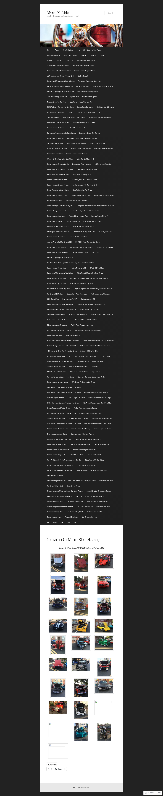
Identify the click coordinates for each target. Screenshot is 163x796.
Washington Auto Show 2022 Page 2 (88, 439)
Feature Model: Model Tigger (57, 195)
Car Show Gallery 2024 (55, 512)
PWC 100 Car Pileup (97, 268)
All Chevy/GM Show (105, 231)
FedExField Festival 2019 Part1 (100, 117)
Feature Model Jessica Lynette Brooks (87, 330)
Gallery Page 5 (83, 76)
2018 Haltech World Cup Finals (58, 65)
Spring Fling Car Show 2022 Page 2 (99, 491)
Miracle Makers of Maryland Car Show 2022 (92, 470)
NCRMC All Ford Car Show (56, 372)
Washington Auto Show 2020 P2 (84, 226)
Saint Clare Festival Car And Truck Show (90, 496)
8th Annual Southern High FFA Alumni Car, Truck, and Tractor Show (70, 263)
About (57, 50)
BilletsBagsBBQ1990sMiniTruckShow (60, 273)
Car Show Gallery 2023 (85, 506)
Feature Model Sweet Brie (56, 237)
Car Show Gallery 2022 (55, 486)
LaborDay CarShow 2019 (85, 159)
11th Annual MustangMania (76, 143)
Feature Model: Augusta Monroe (85, 71)
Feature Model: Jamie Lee (78, 237)
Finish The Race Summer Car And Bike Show (63, 340)
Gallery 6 (71, 112)
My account (96, 372)
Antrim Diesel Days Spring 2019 (88, 91)
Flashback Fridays (70, 55)
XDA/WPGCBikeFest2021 (56, 314)
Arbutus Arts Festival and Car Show (59, 496)
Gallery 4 (50, 60)
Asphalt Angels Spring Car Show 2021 (60, 257)
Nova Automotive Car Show (56, 102)
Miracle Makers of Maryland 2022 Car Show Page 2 (65, 491)
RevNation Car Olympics (105, 107)
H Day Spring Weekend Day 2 (87, 465)
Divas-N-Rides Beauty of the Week (88, 50)
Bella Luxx (95, 252)
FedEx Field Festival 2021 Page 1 (82, 325)
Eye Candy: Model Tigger (92, 221)
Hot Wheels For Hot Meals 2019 (58, 174)
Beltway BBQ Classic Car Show (89, 112)
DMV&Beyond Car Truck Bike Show (84, 179)
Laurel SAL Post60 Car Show (57, 148)
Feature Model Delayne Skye (80, 444)
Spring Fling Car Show (55, 475)
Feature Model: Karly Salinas (104, 195)
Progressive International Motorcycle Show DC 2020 (96, 205)
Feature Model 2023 (103, 506)
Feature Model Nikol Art (55, 138)
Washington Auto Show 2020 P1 (58, 226)
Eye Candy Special (53, 55)
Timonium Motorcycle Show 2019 (89, 81)
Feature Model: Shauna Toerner (58, 185)
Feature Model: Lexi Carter (85, 60)
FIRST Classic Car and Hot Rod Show (60, 107)
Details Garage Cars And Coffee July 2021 (91, 304)
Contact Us (69, 60)
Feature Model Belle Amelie (56, 444)
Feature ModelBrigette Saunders (84, 449)
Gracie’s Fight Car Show (55, 397)
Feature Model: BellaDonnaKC (57, 179)
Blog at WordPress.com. (81, 788)
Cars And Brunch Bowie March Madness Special (64, 460)
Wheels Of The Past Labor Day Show (60, 159)
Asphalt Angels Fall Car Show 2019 (85, 185)
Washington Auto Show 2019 (103, 86)
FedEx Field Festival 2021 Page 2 (100, 397)
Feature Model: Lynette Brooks (76, 200)
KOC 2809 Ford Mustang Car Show (87, 242)
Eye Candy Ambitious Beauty (57, 434)
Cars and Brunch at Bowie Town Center (60, 377)
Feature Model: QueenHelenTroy (77, 154)
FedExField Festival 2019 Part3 (84, 122)
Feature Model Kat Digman (56, 247)
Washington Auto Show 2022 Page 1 (59, 439)
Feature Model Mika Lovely (80, 429)
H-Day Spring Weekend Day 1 (95, 460)
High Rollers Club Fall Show (82, 190)
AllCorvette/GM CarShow (104, 164)
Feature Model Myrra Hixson (57, 268)
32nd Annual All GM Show (56, 366)
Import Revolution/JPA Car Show (58, 356)
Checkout (94, 366)
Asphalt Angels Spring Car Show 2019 (60, 91)
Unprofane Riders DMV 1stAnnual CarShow (82, 138)
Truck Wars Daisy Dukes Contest (73, 117)
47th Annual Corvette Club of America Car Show (64, 387)
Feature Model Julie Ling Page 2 (82, 434)
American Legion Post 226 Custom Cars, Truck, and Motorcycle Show (71, 480)
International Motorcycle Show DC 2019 (61, 81)
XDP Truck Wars (53, 117)
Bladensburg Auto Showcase (77, 294)
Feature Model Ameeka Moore (57, 382)
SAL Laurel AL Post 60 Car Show (58, 320)
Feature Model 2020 (73, 221)
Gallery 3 (103, 55)
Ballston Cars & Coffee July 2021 (81, 283)
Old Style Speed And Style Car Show (60, 506)
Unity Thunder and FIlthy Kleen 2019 (60, 86)
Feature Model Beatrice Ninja (102, 418)
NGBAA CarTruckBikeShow (81, 164)
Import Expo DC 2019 (97, 143)
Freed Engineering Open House (58, 190)
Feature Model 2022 (106, 480)
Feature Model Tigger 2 (105, 247)
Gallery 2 (93, 55)
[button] (58, 563)
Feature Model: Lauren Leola (80, 195)
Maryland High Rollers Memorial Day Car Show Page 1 (89, 278)
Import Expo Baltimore (85, 107)
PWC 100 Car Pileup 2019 (82, 174)
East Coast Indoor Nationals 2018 (59, 71)
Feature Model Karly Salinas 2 (57, 252)
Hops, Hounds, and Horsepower (97, 501)
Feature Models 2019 (54, 200)
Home (49, 50)
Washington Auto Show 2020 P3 (58, 231)
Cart (108, 356)
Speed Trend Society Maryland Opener (83, 96)
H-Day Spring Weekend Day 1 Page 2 (60, 465)
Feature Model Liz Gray (80, 252)
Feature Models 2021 (54, 335)
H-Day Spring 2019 (82, 86)
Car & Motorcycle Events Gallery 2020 (60, 205)
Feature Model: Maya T (99, 216)
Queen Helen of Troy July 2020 (84, 231)
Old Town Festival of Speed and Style (60, 361)
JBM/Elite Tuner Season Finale (83, 65)
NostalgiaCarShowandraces (103, 148)
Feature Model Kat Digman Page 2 (81, 247)
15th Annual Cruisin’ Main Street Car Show (95, 346)
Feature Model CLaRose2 (76, 128)
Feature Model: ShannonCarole (58, 164)
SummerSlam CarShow (55, 143)
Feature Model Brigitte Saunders (58, 449)
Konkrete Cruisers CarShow (87, 169)
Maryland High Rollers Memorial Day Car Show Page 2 (93, 288)
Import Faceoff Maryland (55, 112)
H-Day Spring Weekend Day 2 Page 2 (60, 470)
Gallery (83, 55)
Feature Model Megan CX (56, 455)
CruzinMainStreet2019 (55, 154)
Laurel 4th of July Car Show (56, 278)
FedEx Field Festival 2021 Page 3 (85, 408)
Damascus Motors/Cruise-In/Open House (61, 133)
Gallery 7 (71, 169)
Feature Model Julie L (54, 221)
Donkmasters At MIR (69, 299)
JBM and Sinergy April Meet (57, 96)
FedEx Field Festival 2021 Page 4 (59, 413)
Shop (102, 356)
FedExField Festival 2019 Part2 (58, 122)
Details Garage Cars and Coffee (58, 211)
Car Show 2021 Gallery (55, 294)
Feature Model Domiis (101, 444)
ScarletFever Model (73, 486)
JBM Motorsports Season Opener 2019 (60, 76)
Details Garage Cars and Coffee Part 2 (86, 211)
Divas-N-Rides (58, 12)
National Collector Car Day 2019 (90, 133)
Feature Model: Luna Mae (56, 216)
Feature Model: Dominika (56, 169)
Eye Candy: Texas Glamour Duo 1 (82, 102)
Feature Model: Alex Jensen (81, 148)
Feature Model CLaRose (55, 128)
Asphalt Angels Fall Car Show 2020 (59, 242)
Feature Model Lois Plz (79, 268)
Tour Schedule (68, 50)
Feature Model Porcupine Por (57, 429)
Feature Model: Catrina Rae (78, 216)
